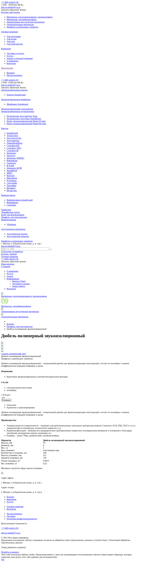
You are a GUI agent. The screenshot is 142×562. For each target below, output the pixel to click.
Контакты (11, 63)
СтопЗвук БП (13, 145)
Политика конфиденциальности (22, 519)
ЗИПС (10, 173)
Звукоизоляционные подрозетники (17, 111)
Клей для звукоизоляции (12, 215)
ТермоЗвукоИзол (14, 143)
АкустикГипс (13, 140)
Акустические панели (17, 234)
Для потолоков (14, 36)
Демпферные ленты (10, 212)
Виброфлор (12, 160)
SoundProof (12, 170)
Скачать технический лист (13, 353)
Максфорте (12, 178)
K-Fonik (10, 165)
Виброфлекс (12, 202)
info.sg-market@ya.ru (10, 7)
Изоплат (11, 175)
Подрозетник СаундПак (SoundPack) (24, 118)
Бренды (4, 128)
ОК (2, 559)
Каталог (10, 497)
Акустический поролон (18, 236)
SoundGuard (12, 133)
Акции (10, 276)
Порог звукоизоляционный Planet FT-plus (26, 121)
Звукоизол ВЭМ (14, 168)
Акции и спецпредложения (20, 58)
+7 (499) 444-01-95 (9, 2)
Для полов (12, 39)
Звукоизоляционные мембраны (16, 99)
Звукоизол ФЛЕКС (15, 158)
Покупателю (7, 68)
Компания (6, 48)
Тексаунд (11, 155)
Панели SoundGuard (16, 95)
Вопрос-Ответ (19, 281)
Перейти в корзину (10, 552)
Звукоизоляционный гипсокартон (17, 109)
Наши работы (18, 286)
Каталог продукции (10, 12)
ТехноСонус (12, 135)
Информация (13, 279)
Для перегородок (15, 44)
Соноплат (11, 163)
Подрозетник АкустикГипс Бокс (22, 116)
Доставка (11, 516)
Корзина (11, 73)
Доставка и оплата (15, 53)
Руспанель (12, 180)
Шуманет (11, 188)
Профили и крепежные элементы (22, 27)
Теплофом (11, 185)
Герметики (6, 210)
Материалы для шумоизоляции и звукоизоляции (29, 17)
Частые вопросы (14, 75)
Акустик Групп (14, 138)
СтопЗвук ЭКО (14, 148)
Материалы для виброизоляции (21, 19)
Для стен (11, 41)
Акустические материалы (13, 229)
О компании (12, 61)
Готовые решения (9, 32)
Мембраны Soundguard (17, 104)
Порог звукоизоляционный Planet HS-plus (26, 123)
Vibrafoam (11, 224)
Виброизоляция (8, 220)
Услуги (10, 56)
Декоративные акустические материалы (26, 22)
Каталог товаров (9, 254)
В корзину (6, 400)
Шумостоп (12, 190)
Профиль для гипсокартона (14, 217)
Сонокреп (11, 205)
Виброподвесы (8, 195)
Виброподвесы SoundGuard (20, 200)
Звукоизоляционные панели (14, 90)
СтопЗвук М (12, 150)
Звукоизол (11, 153)
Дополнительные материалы (20, 24)
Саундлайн (12, 183)
